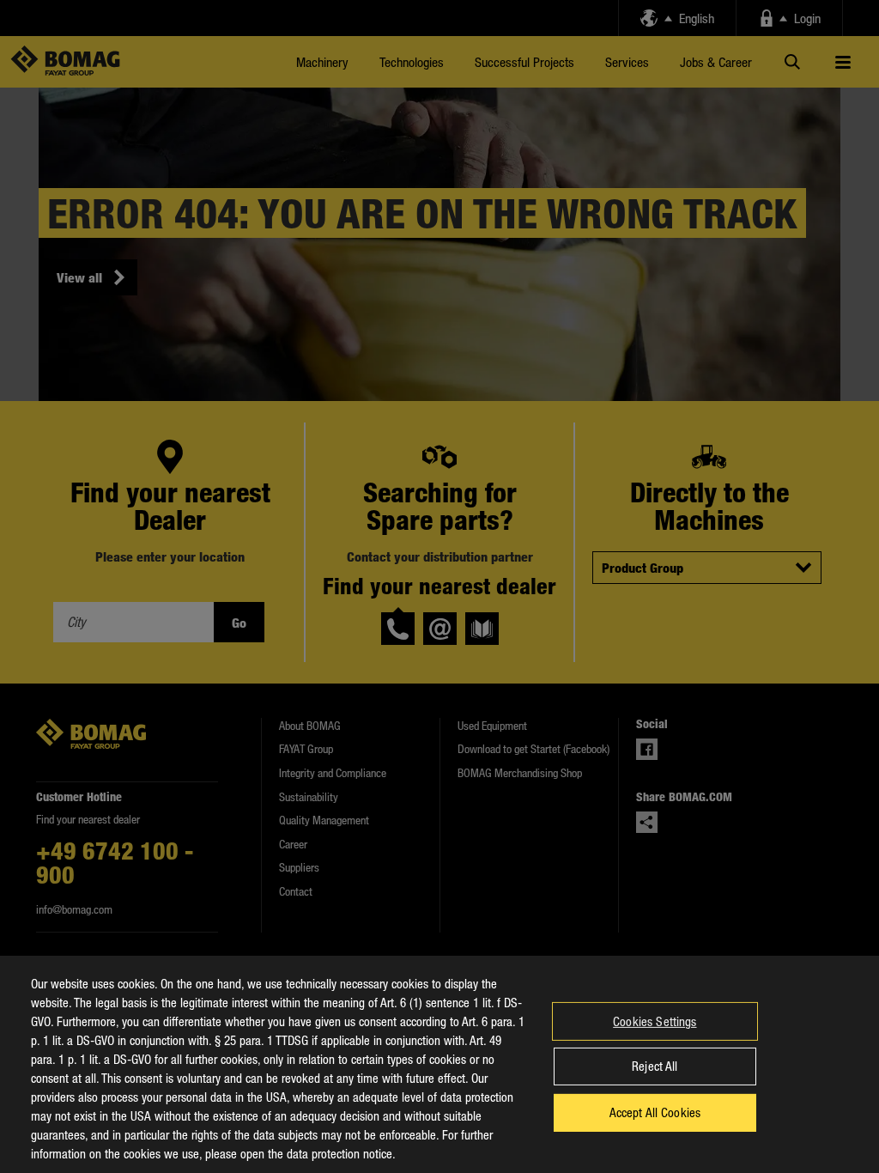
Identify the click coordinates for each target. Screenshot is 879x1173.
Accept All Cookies (655, 1112)
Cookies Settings (654, 1021)
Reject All (654, 1065)
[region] (439, 1064)
